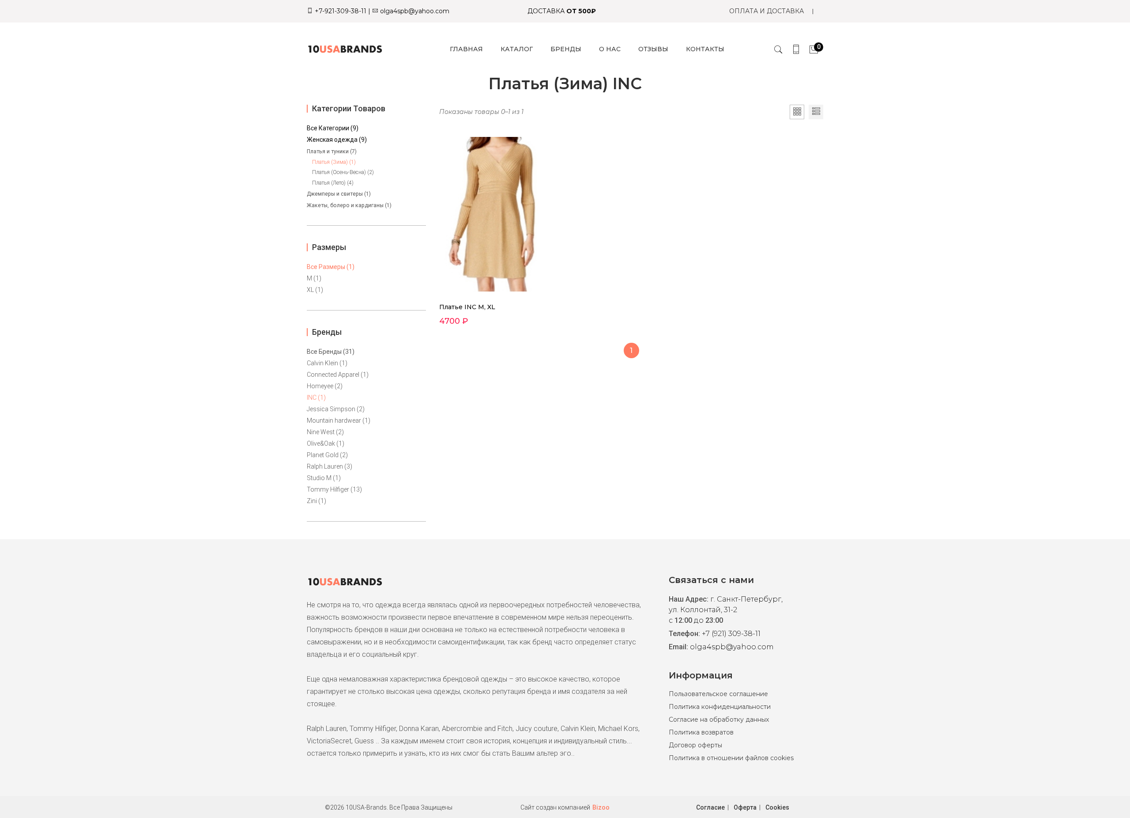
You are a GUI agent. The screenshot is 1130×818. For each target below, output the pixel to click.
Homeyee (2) (325, 386)
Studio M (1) (324, 477)
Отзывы (653, 49)
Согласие (710, 807)
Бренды (565, 49)
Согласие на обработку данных (719, 719)
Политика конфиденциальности (720, 707)
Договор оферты (695, 745)
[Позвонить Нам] (796, 49)
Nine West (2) (325, 432)
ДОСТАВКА (561, 11)
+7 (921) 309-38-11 (731, 633)
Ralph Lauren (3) (329, 466)
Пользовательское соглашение (718, 694)
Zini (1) (316, 500)
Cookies (777, 807)
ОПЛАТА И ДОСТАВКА (766, 11)
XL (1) (315, 289)
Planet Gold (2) (327, 454)
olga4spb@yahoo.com (413, 11)
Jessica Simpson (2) (336, 409)
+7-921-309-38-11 (339, 11)
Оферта (745, 807)
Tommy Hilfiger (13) (334, 489)
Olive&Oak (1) (325, 443)
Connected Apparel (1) (338, 374)
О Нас (610, 49)
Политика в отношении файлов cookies (731, 758)
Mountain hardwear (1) (338, 420)
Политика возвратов (701, 732)
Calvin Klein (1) (327, 363)
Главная (466, 49)
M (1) (314, 278)
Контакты (705, 49)
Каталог (517, 49)
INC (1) (316, 397)
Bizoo (601, 807)
